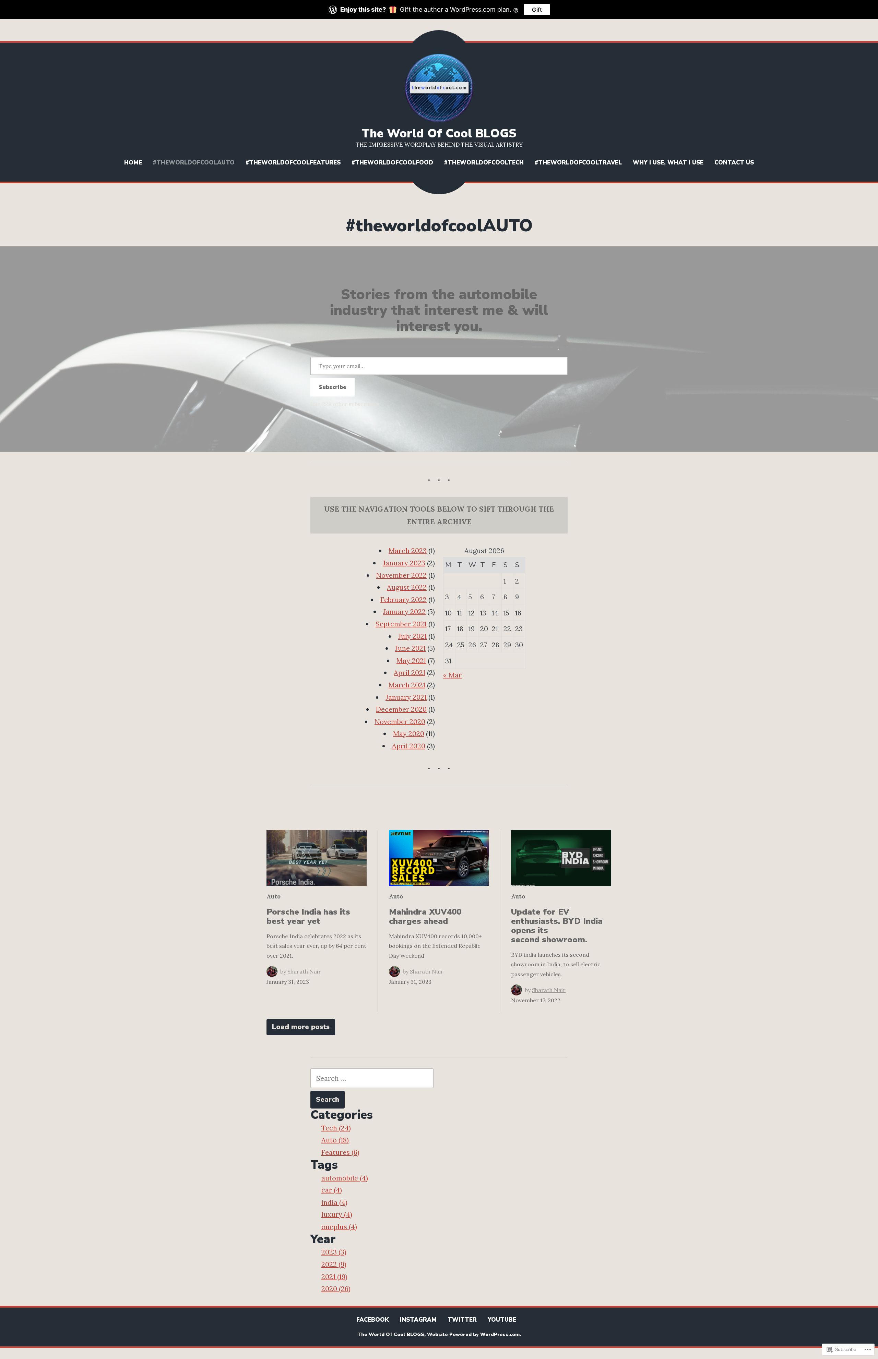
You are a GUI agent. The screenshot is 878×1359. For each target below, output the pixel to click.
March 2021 (407, 685)
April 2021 (409, 672)
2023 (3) (333, 1252)
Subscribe (332, 387)
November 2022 (401, 575)
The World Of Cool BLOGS (439, 133)
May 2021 (411, 660)
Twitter (462, 1320)
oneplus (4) (339, 1226)
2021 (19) (334, 1276)
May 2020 (408, 733)
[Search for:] (372, 1078)
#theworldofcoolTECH (484, 163)
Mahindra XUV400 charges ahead (425, 916)
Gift (537, 9)
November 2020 (400, 721)
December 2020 (401, 709)
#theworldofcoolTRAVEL (578, 163)
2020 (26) (336, 1288)
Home (133, 163)
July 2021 (412, 636)
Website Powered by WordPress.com (473, 1334)
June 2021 (410, 648)
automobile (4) (344, 1178)
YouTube (502, 1320)
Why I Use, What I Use (668, 163)
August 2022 (407, 587)
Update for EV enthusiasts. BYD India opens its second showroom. (557, 925)
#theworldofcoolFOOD (392, 163)
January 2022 (404, 611)
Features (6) (340, 1152)
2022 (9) (333, 1264)
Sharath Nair (304, 971)
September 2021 (401, 624)
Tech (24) (336, 1128)
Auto (273, 896)
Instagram (418, 1320)
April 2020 (408, 746)
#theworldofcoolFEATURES (293, 163)
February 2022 (403, 599)
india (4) (334, 1202)
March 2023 (408, 550)
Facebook (372, 1320)
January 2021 (406, 697)
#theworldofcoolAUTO (194, 163)
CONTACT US (734, 163)
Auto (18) (335, 1140)
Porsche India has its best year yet (308, 916)
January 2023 (404, 563)
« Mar (452, 675)
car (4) (331, 1190)
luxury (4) (336, 1214)
